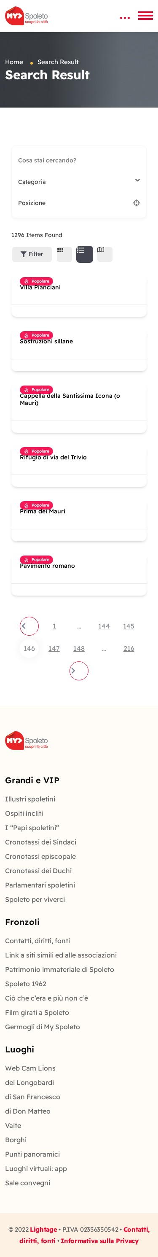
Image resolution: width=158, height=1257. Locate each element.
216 (128, 648)
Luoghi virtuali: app (36, 1168)
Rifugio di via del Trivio (53, 457)
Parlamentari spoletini (40, 885)
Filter (36, 254)
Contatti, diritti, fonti (37, 940)
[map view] (104, 254)
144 (104, 626)
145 (128, 626)
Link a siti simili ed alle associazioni (61, 955)
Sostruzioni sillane (46, 341)
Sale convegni (27, 1183)
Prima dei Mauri (42, 511)
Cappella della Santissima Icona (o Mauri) (70, 399)
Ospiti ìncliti (24, 813)
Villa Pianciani (40, 287)
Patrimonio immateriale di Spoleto (59, 969)
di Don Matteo (28, 1111)
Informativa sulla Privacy (100, 1241)
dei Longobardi (29, 1082)
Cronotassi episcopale (40, 856)
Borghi (16, 1140)
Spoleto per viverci (35, 899)
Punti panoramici (32, 1154)
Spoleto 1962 (25, 983)
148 (79, 648)
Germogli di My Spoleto (42, 1026)
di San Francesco (32, 1096)
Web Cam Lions (30, 1068)
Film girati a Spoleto (37, 1012)
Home (14, 62)
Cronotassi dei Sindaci (40, 842)
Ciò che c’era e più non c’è (46, 998)
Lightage (43, 1229)
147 (54, 648)
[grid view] (64, 254)
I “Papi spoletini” (32, 827)
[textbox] (32, 181)
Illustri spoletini (30, 799)
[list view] (84, 254)
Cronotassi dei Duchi (38, 870)
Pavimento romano (47, 565)
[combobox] (76, 181)
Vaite (13, 1125)
